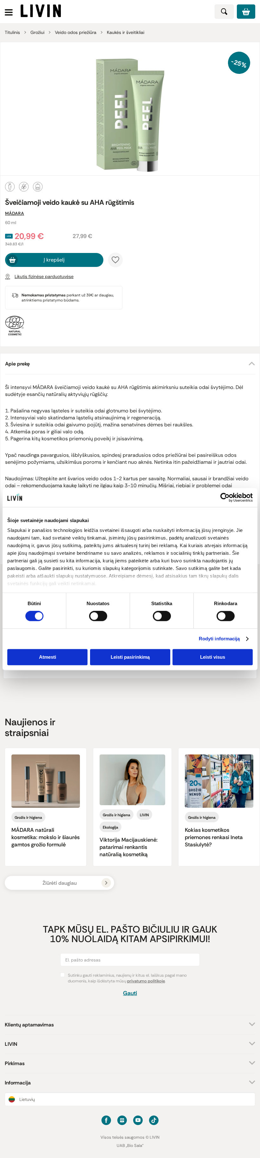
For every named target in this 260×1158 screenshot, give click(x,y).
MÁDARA (14, 213)
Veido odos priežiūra (75, 32)
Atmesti (47, 657)
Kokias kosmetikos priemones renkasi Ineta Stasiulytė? (214, 837)
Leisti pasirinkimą (130, 657)
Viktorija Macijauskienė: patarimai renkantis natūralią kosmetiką (129, 847)
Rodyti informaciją (219, 639)
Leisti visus (212, 657)
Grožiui (37, 32)
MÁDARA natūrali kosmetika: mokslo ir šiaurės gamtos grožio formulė (45, 837)
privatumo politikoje (146, 981)
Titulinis (12, 32)
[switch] (98, 616)
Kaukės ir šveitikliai (125, 32)
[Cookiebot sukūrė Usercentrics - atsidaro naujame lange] (225, 497)
